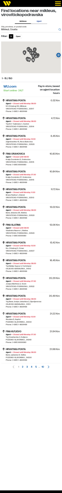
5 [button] (36, 367)
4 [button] (31, 367)
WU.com (9, 86)
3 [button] (27, 367)
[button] (47, 367)
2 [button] (22, 367)
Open (18, 36)
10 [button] (43, 367)
